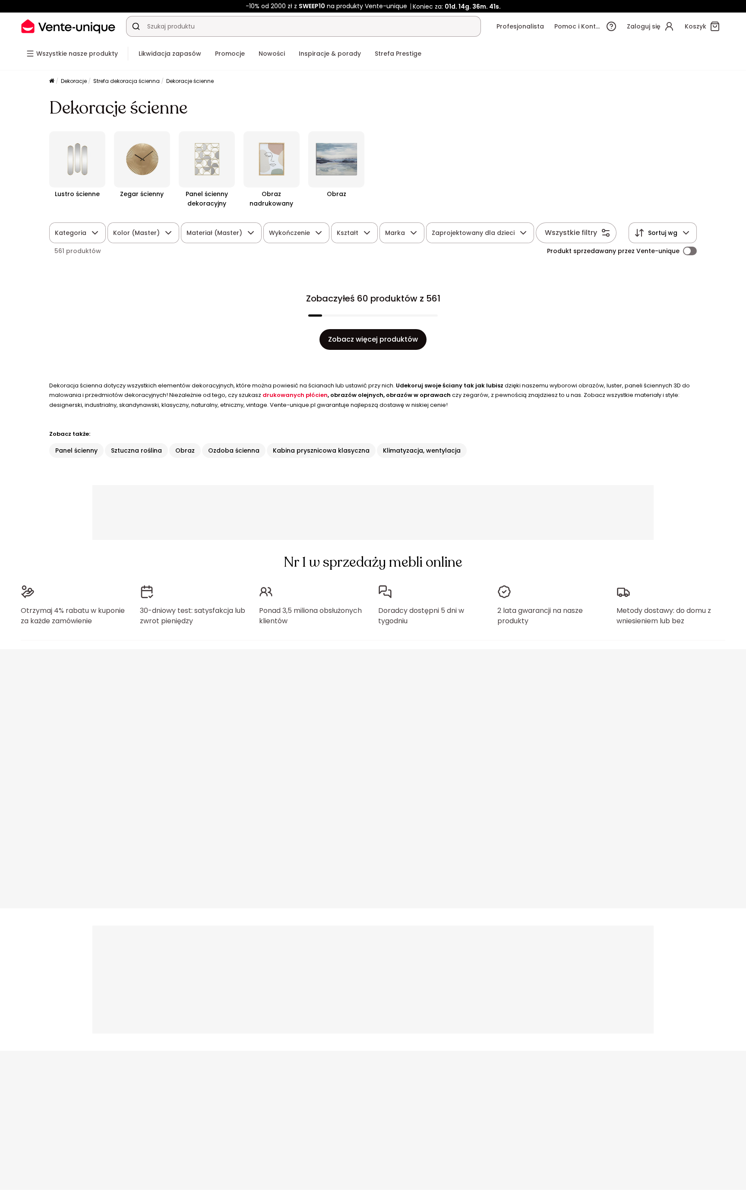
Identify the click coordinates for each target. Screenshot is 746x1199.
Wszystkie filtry (571, 233)
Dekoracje (74, 81)
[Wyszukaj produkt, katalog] (135, 26)
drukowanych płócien (295, 395)
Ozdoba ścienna (233, 450)
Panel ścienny (76, 450)
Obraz (185, 450)
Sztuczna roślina (136, 450)
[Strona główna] (51, 81)
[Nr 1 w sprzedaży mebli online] (68, 26)
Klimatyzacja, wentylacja (422, 450)
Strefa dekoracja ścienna (126, 81)
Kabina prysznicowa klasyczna (321, 450)
